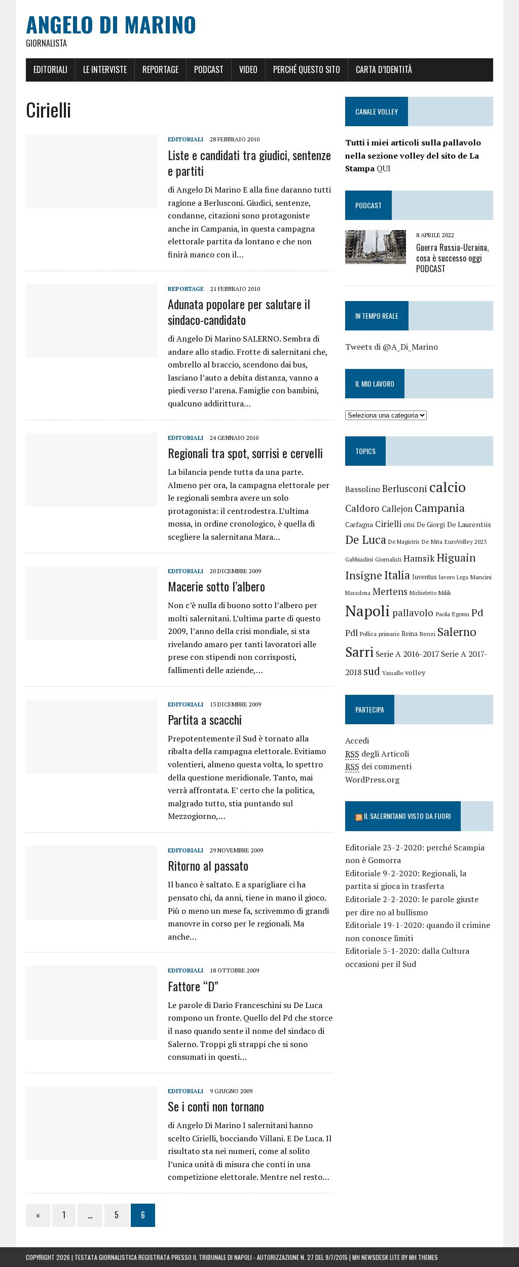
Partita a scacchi (205, 719)
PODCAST (368, 205)
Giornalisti (388, 559)
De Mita (432, 541)
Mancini (481, 577)
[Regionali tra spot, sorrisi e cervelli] (92, 499)
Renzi (427, 634)
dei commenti (378, 766)
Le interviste (105, 69)
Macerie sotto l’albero (216, 586)
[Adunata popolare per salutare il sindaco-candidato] (92, 350)
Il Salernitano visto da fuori (407, 815)
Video (248, 69)
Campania (440, 507)
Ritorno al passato (208, 865)
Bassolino (362, 489)
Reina (409, 633)
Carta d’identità (384, 69)
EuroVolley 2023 (465, 541)
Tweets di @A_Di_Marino (391, 346)
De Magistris (404, 541)
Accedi (357, 740)
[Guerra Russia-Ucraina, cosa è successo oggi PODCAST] (375, 257)
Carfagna (359, 524)
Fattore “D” (193, 986)
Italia (397, 575)
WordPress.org (372, 779)
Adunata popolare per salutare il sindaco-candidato (239, 311)
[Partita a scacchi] (92, 766)
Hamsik (419, 558)
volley (415, 672)
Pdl (351, 633)
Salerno (456, 632)
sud (371, 671)
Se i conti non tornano (216, 1106)
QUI (384, 168)
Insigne (363, 575)
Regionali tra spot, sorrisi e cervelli (245, 452)
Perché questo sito (306, 69)
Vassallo (392, 673)
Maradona (357, 593)
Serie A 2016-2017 (407, 653)
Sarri (359, 651)
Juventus (424, 577)
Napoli (367, 610)
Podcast (209, 69)
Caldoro (362, 508)
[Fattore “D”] (92, 1032)
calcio (447, 486)
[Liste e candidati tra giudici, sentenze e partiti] (92, 201)
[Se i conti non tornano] (92, 1153)
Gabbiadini (359, 559)
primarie (389, 634)
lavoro (447, 577)
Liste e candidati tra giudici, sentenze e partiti (249, 162)
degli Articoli (377, 753)
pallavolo (412, 612)
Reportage (160, 69)
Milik (444, 593)
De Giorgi (431, 524)
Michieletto (423, 593)
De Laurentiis (469, 524)
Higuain (456, 557)
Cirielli (388, 524)
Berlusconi (404, 488)
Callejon (397, 508)
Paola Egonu (452, 614)
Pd (477, 612)
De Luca (365, 539)
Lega (462, 577)
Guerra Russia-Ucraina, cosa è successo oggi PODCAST (452, 258)
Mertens (390, 591)
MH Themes (423, 1257)
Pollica (368, 634)
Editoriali (50, 69)
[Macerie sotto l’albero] (92, 633)
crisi (409, 524)
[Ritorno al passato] (92, 912)
